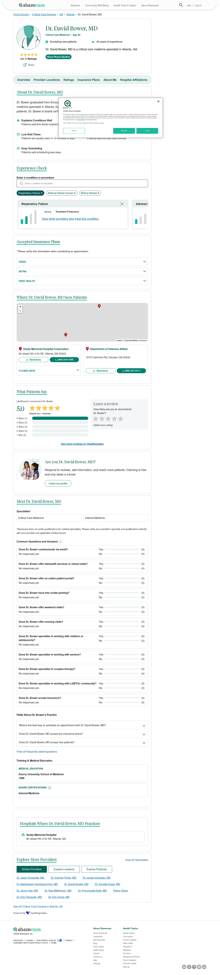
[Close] (158, 101)
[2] (101, 418)
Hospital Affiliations (133, 80)
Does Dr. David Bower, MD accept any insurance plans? (51, 734)
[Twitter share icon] (199, 968)
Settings (74, 130)
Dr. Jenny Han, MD (27, 890)
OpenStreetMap (131, 340)
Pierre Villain (120, 890)
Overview (23, 80)
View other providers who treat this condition (70, 219)
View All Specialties (136, 860)
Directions (35, 359)
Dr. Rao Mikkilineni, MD (58, 890)
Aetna (22, 271)
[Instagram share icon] (189, 968)
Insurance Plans (89, 80)
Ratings (68, 80)
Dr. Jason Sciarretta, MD (30, 878)
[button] (60, 541)
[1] (95, 418)
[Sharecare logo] (48, 929)
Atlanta (71, 14)
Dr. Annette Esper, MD (107, 884)
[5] (121, 418)
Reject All (124, 130)
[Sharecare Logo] (32, 5)
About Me (110, 80)
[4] (114, 418)
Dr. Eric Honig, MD (59, 897)
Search (181, 5)
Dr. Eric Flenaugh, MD (29, 897)
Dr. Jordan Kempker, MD (97, 878)
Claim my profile (58, 483)
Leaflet (119, 340)
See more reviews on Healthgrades (82, 444)
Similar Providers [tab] (32, 869)
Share (31, 64)
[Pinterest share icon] (204, 968)
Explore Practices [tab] (97, 869)
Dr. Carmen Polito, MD (63, 878)
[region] (110, 118)
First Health (27, 281)
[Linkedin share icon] (194, 968)
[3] (108, 418)
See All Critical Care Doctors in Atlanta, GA (38, 906)
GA (61, 14)
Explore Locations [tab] (64, 869)
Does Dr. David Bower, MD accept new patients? (46, 742)
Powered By (19, 913)
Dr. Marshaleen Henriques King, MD (37, 884)
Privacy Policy (81, 119)
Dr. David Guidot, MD (76, 884)
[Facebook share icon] (184, 968)
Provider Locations (47, 80)
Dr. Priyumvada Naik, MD (92, 890)
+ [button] (20, 306)
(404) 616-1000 (65, 359)
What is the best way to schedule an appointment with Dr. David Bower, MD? (62, 725)
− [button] (20, 310)
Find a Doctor (21, 14)
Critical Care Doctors (44, 14)
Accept (147, 130)
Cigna (22, 261)
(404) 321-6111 (133, 370)
